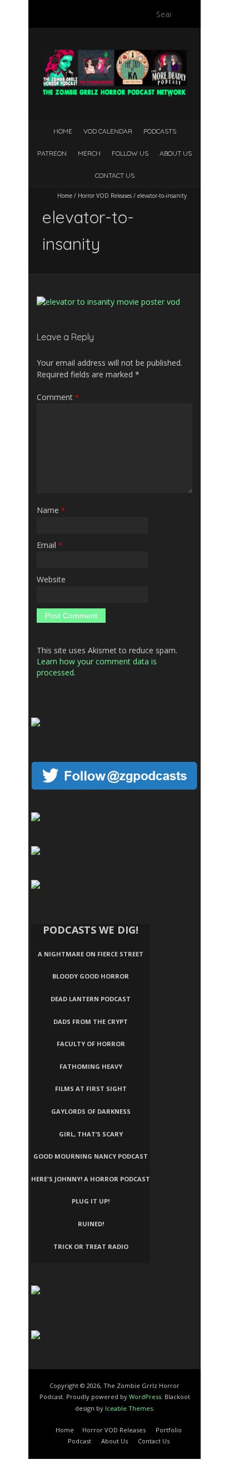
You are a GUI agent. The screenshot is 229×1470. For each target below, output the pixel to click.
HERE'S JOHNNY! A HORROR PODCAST (90, 1179)
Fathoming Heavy (90, 1066)
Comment (58, 397)
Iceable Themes (129, 1408)
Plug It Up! (90, 1201)
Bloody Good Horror (90, 976)
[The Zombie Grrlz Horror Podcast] (114, 55)
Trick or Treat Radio (90, 1246)
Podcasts (159, 131)
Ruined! (91, 1224)
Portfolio (169, 1430)
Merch (89, 153)
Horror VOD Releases (105, 195)
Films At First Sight (91, 1088)
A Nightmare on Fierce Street (90, 954)
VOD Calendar (107, 131)
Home (62, 131)
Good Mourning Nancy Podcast (90, 1156)
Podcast (79, 1441)
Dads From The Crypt (90, 1021)
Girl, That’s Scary (91, 1134)
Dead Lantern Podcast (91, 999)
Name (51, 510)
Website (51, 579)
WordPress (145, 1396)
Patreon (52, 153)
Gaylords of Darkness (91, 1111)
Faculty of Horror (91, 1043)
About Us (176, 153)
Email (49, 545)
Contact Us (115, 175)
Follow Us (130, 153)
